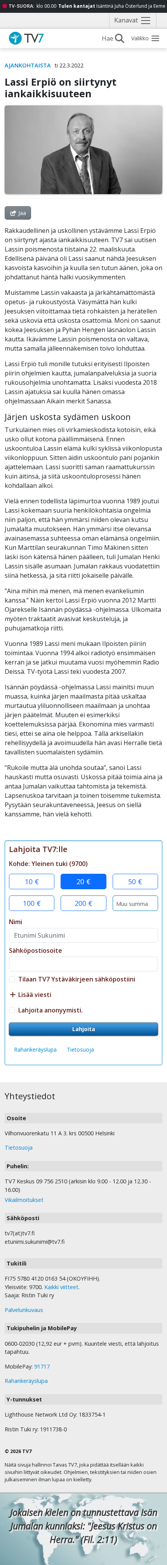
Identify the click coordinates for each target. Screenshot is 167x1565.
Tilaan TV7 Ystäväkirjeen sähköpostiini (76, 979)
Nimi (15, 922)
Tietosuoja (80, 1049)
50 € (135, 881)
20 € (83, 881)
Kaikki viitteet (61, 1287)
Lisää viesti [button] (34, 994)
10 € (32, 881)
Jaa (21, 213)
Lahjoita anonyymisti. (50, 1010)
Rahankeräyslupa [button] (35, 1049)
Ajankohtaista (28, 65)
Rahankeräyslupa (26, 1380)
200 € (83, 903)
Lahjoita (83, 1029)
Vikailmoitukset (24, 1199)
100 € (32, 903)
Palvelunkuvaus (24, 1310)
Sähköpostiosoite (35, 950)
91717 (42, 1366)
